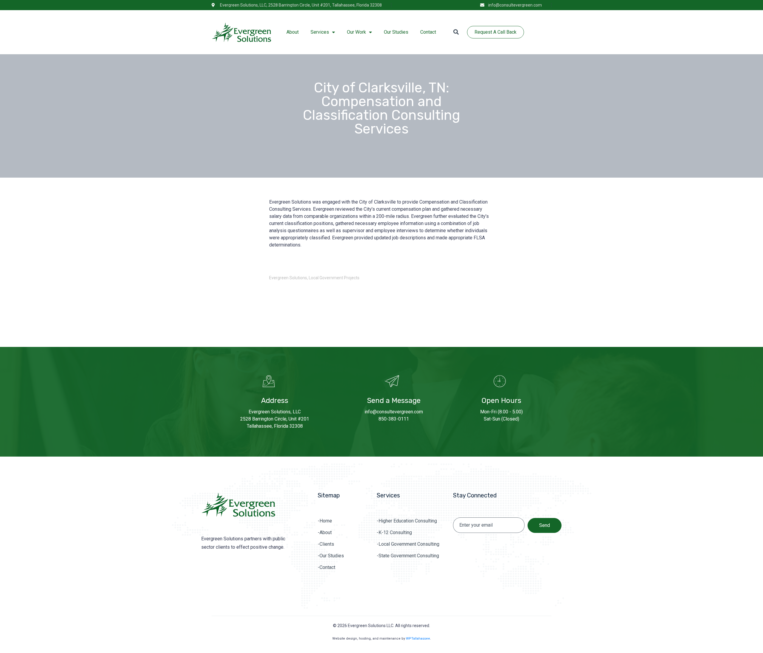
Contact (428, 32)
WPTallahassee (418, 638)
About (292, 32)
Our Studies (396, 32)
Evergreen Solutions (288, 277)
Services (320, 32)
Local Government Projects (334, 277)
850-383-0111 (394, 419)
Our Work (356, 32)
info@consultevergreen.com (394, 412)
